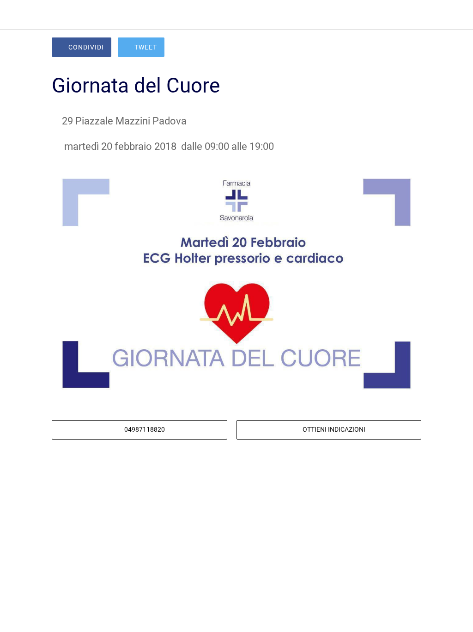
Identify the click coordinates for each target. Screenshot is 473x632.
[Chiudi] (14, 14)
